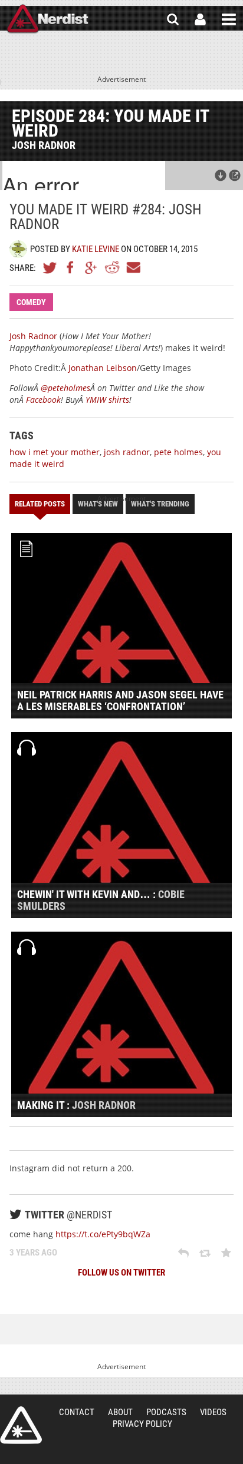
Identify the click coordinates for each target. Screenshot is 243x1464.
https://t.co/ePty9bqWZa (102, 1234)
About (120, 1412)
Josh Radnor (33, 336)
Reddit (112, 267)
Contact (76, 1412)
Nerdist (47, 19)
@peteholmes (65, 387)
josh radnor (127, 452)
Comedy (31, 302)
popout (235, 175)
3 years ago (33, 1252)
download (220, 175)
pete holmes (178, 452)
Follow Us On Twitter (121, 1272)
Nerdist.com (21, 1425)
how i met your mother (54, 452)
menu (229, 19)
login (200, 19)
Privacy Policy (142, 1424)
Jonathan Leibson (102, 367)
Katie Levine (95, 249)
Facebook (70, 267)
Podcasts (166, 1412)
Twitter (50, 267)
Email (132, 267)
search (173, 19)
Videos (213, 1412)
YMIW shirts (107, 399)
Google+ (91, 267)
